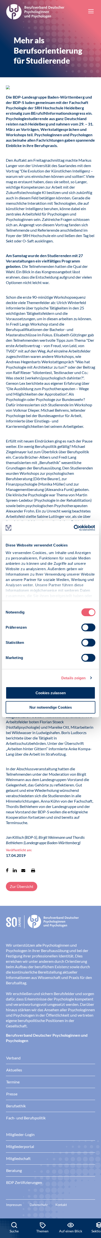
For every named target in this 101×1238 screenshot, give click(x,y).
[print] (33, 870)
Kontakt (61, 1205)
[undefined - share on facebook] (7, 870)
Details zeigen (73, 678)
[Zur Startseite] (35, 11)
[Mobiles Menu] (91, 12)
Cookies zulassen (51, 693)
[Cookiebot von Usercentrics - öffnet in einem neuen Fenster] (73, 527)
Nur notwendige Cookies (50, 707)
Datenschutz (39, 1205)
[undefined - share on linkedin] (15, 870)
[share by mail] (23, 870)
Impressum (14, 1205)
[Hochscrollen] (92, 1202)
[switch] (88, 627)
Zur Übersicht (21, 886)
